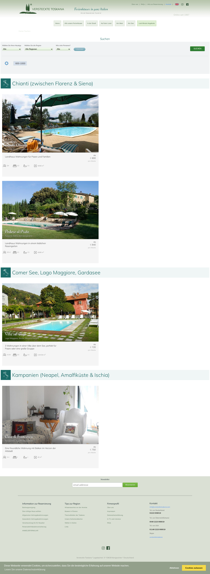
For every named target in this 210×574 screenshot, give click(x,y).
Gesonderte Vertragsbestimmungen (35, 519)
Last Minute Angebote (147, 23)
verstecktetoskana (156, 537)
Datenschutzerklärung (115, 515)
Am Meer (119, 23)
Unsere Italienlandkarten (74, 519)
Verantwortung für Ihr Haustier (33, 523)
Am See (131, 23)
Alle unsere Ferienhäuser (73, 23)
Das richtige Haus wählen (31, 511)
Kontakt (168, 4)
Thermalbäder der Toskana (75, 515)
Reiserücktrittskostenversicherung (34, 527)
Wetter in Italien (70, 523)
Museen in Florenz (71, 511)
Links (66, 527)
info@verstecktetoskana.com (160, 507)
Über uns (135, 4)
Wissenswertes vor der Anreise (76, 507)
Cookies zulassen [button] (194, 568)
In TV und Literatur (114, 519)
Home (57, 23)
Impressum (111, 511)
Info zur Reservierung (155, 4)
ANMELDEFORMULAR (30, 531)
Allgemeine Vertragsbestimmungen (35, 515)
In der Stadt (91, 23)
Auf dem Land (106, 23)
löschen (79, 49)
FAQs (143, 4)
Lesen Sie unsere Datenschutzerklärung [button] (25, 569)
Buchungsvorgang (28, 507)
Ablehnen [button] (174, 568)
